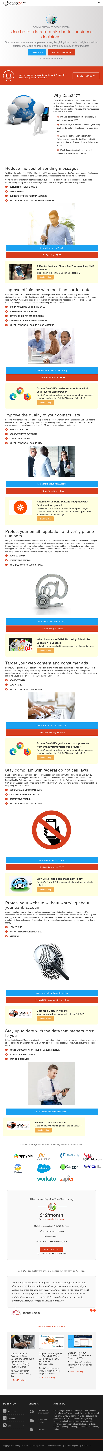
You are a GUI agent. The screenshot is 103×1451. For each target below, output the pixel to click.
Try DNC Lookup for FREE (52, 867)
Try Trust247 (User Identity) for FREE (52, 1000)
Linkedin (11, 1420)
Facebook (11, 1412)
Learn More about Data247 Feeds (52, 1111)
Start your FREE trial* (61, 52)
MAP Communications (59, 1315)
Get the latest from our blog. (51, 1327)
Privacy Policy (38, 1447)
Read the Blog (45, 277)
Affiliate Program (71, 1447)
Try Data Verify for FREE (52, 628)
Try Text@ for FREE (52, 255)
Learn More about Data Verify (52, 621)
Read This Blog (19, 1381)
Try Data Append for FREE (52, 490)
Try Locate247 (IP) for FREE (52, 732)
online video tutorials (42, 1422)
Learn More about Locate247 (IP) (51, 725)
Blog (9, 1427)
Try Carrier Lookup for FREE (52, 377)
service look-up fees (54, 1219)
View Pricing (37, 52)
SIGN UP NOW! (87, 75)
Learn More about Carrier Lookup (51, 370)
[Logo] (14, 2)
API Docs (41, 1430)
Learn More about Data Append (52, 483)
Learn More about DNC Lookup (52, 860)
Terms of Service (54, 1447)
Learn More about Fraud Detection (52, 993)
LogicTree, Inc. (23, 1447)
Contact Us (86, 1447)
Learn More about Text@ (51, 248)
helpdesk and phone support (43, 1412)
